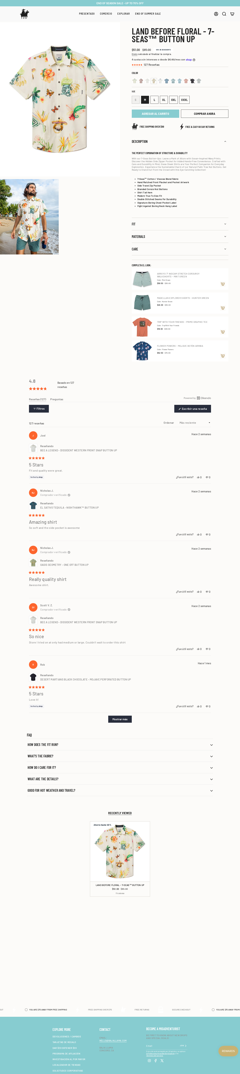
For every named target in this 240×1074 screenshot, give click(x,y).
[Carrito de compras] (232, 14)
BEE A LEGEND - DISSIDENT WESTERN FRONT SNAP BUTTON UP (78, 450)
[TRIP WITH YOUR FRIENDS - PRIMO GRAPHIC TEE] (142, 327)
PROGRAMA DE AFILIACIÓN (66, 1053)
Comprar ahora (204, 113)
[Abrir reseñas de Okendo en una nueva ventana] (197, 398)
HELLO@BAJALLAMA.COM (113, 1040)
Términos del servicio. (154, 1055)
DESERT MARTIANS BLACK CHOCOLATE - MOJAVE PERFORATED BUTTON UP (85, 679)
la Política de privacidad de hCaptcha (160, 1053)
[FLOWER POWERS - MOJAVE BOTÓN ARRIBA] (142, 351)
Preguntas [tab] (56, 400)
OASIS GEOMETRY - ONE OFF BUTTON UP (64, 564)
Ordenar (169, 422)
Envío (135, 54)
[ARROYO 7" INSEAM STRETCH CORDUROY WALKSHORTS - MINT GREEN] (142, 279)
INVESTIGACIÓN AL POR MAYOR (69, 1059)
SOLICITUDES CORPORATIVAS (68, 1070)
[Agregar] (223, 284)
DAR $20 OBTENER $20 (65, 1048)
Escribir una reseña (196, 410)
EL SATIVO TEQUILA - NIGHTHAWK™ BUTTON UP (69, 507)
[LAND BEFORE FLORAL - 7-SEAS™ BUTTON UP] (120, 851)
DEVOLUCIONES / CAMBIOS (67, 1036)
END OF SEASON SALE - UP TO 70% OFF (120, 3)
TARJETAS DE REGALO (64, 1042)
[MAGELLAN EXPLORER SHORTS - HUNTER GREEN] (142, 303)
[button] (87, 14)
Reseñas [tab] (37, 400)
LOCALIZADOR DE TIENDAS (66, 1064)
